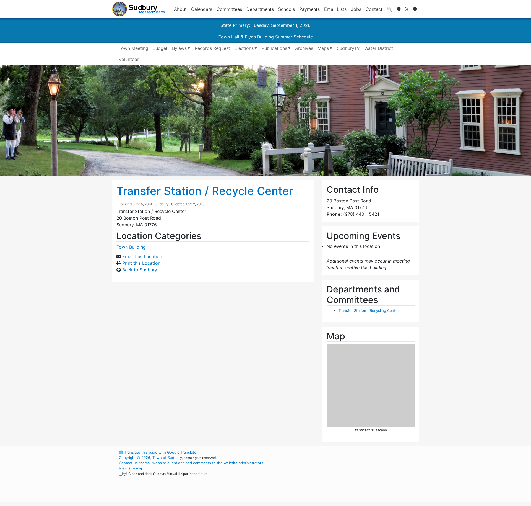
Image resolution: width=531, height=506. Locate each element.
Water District (378, 48)
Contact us (128, 463)
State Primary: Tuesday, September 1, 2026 (265, 25)
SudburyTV (348, 48)
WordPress (344, 452)
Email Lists (335, 9)
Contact (374, 9)
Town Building (131, 247)
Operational (354, 478)
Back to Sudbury (139, 270)
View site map (131, 468)
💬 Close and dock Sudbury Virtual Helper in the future (165, 474)
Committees (229, 9)
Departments (260, 9)
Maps (323, 48)
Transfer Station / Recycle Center (204, 191)
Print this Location (141, 263)
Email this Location (142, 256)
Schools (286, 9)
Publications (274, 48)
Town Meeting (133, 48)
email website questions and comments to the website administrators (202, 463)
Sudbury (161, 204)
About (180, 9)
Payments (309, 9)
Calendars (201, 9)
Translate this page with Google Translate (157, 452)
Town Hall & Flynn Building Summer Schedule (265, 37)
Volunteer (129, 59)
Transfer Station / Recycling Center (369, 310)
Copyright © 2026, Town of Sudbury (150, 457)
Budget (160, 48)
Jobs (356, 9)
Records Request (212, 48)
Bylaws (179, 48)
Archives (304, 48)
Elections (244, 48)
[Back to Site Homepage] (138, 9)
